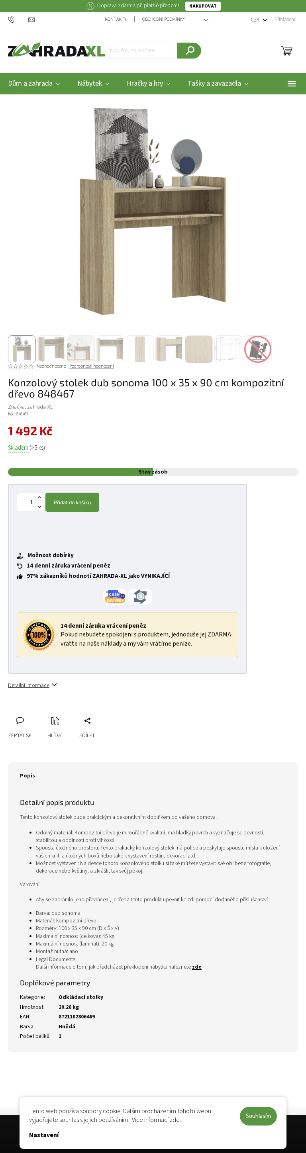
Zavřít (56, 711)
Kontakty (115, 19)
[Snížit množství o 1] (39, 506)
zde (175, 1120)
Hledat (189, 51)
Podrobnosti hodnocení (91, 366)
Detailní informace (28, 685)
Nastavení (44, 1135)
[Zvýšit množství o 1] (39, 497)
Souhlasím (258, 1116)
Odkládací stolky (81, 997)
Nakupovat (203, 6)
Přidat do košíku (72, 502)
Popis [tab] (27, 776)
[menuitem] (93, 84)
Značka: (30, 407)
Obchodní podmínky (163, 19)
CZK (256, 19)
